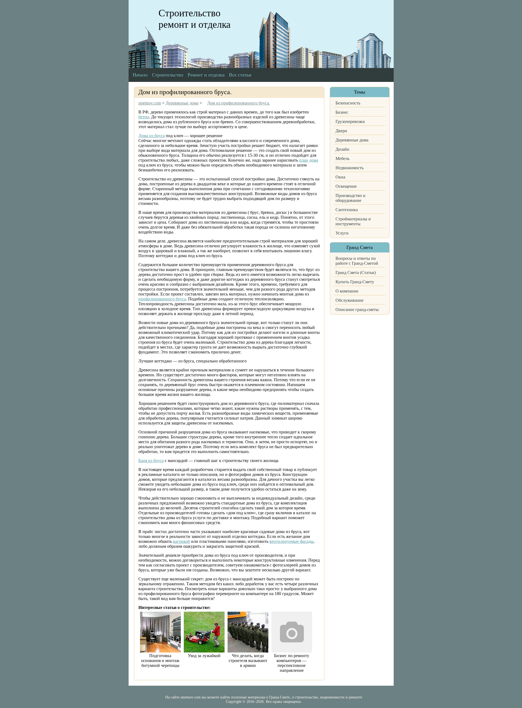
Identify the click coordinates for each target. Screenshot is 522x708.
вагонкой (181, 541)
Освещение (346, 186)
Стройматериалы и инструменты (353, 221)
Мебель (342, 158)
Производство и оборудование (350, 198)
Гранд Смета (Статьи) (355, 272)
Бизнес (341, 112)
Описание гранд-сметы (357, 309)
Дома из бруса (151, 135)
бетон (143, 117)
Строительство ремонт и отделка (195, 19)
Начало (140, 75)
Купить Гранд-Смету (354, 281)
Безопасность (347, 103)
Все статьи (240, 75)
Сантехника (346, 209)
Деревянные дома (351, 140)
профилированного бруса (162, 299)
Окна (340, 177)
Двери (341, 130)
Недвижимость (349, 167)
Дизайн (342, 149)
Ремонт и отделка (206, 75)
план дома (308, 160)
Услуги (342, 233)
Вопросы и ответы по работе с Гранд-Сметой (356, 261)
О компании (346, 291)
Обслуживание (349, 300)
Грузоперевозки (350, 121)
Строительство (167, 75)
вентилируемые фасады (291, 541)
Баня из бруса (151, 460)
